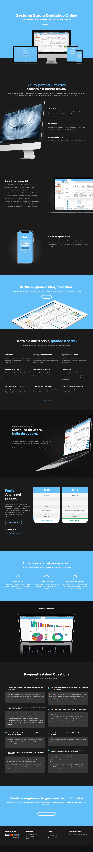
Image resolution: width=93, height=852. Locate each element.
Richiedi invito (46, 520)
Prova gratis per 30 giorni (46, 608)
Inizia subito (46, 297)
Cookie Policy (30, 838)
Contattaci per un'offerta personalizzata (14, 533)
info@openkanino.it (53, 837)
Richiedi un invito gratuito (46, 814)
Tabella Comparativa (14, 522)
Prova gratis (74, 521)
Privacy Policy (30, 836)
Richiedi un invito (46, 24)
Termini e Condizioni (32, 834)
